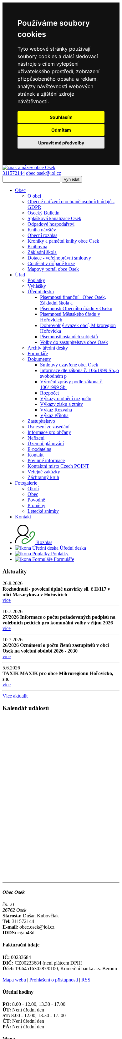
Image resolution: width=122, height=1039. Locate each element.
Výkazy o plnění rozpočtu (65, 398)
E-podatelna (39, 449)
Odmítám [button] (61, 130)
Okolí (33, 488)
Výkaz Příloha (54, 415)
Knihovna (37, 246)
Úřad (20, 274)
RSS (85, 979)
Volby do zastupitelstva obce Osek (74, 342)
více (7, 600)
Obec (20, 190)
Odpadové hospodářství (51, 224)
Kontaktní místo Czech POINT (58, 466)
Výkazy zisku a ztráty (61, 404)
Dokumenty (39, 359)
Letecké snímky (43, 511)
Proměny (36, 505)
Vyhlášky (37, 286)
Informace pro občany (49, 432)
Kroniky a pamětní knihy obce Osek (63, 241)
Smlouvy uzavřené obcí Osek (69, 364)
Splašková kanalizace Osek (54, 218)
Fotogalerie (26, 483)
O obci (34, 196)
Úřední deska (41, 291)
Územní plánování (46, 443)
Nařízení (36, 438)
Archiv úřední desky (48, 348)
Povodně (36, 499)
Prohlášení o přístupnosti (53, 979)
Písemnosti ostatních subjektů (69, 336)
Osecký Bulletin (43, 212)
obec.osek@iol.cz (43, 173)
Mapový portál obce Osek (53, 269)
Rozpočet (49, 393)
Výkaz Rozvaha (56, 409)
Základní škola (42, 252)
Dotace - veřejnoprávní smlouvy (59, 257)
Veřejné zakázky (44, 471)
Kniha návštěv (42, 229)
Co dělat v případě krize (51, 263)
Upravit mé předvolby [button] (61, 142)
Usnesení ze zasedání (48, 426)
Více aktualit (15, 696)
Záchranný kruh (43, 477)
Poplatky (36, 280)
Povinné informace (46, 460)
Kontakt (35, 454)
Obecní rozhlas (42, 235)
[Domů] (29, 167)
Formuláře (38, 353)
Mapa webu (14, 979)
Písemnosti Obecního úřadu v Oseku (76, 308)
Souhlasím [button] (61, 117)
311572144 (14, 173)
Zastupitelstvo (41, 421)
